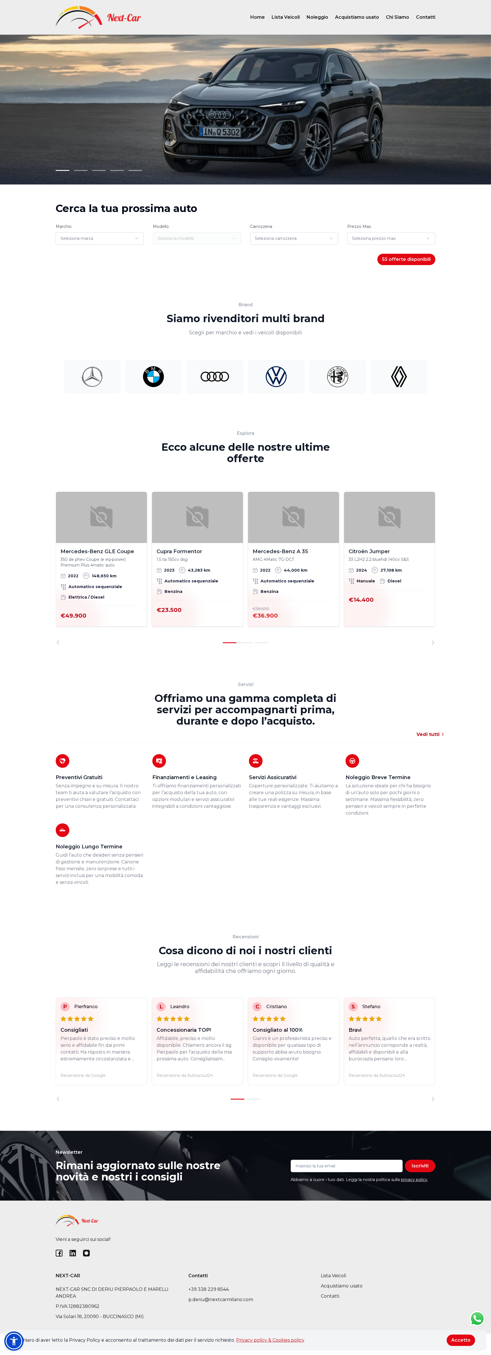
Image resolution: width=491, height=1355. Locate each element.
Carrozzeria (261, 226)
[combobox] (100, 238)
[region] (245, 568)
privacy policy (414, 1179)
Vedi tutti (429, 734)
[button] (14, 1341)
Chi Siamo (397, 17)
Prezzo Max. (359, 226)
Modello (161, 226)
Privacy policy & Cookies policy (270, 1340)
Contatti (425, 17)
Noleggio (317, 17)
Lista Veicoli (286, 17)
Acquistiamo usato (357, 17)
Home (257, 17)
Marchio (64, 226)
